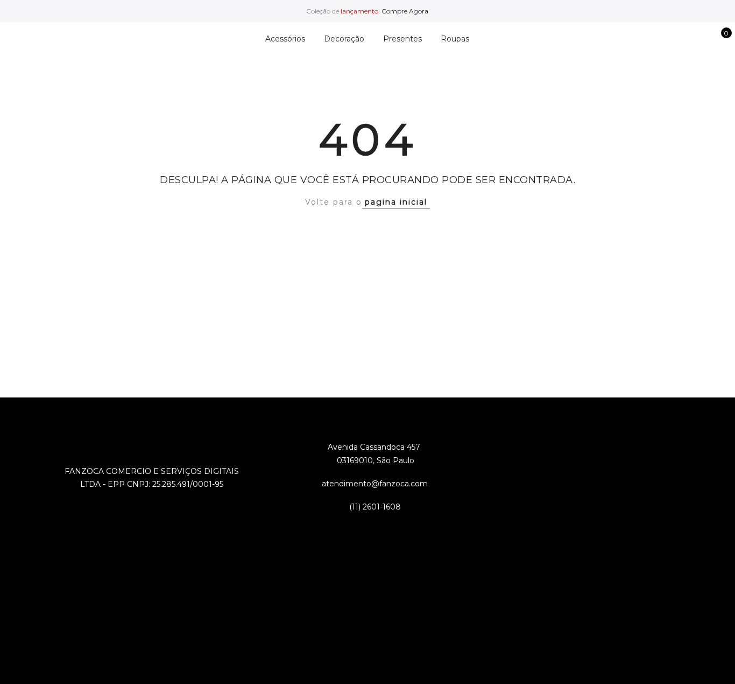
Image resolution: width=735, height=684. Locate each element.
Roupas (455, 39)
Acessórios (285, 39)
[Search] (668, 38)
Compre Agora (404, 11)
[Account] (685, 38)
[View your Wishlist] (702, 38)
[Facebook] (345, 531)
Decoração (344, 39)
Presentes (402, 39)
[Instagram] (389, 531)
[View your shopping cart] (718, 38)
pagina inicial (396, 202)
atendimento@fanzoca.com (375, 483)
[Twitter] (367, 531)
